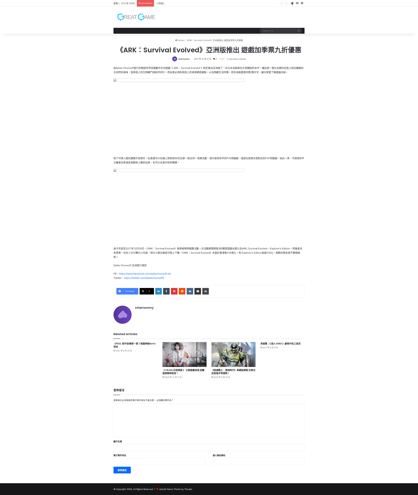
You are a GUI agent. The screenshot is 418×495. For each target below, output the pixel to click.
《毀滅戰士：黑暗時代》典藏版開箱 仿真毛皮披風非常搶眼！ (233, 371)
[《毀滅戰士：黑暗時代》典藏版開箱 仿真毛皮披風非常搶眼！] (233, 354)
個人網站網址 (219, 455)
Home (180, 40)
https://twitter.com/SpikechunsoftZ (144, 277)
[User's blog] (134, 17)
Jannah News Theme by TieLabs (175, 489)
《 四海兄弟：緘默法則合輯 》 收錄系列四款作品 (179, 3)
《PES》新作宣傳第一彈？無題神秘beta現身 (134, 345)
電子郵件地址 (119, 455)
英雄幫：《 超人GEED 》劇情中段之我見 (280, 343)
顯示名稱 (117, 441)
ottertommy (184, 59)
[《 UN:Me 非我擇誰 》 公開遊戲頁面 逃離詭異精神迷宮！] (184, 354)
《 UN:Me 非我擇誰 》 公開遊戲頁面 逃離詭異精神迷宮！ (183, 371)
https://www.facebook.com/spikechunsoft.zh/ (145, 273)
